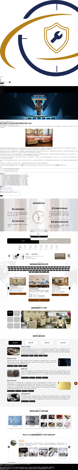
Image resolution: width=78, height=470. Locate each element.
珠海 (34, 270)
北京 (9, 266)
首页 (1, 86)
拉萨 (48, 270)
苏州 (52, 266)
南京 (29, 266)
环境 (39, 118)
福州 (49, 266)
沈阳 (53, 268)
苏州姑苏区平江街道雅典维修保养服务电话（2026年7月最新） (15, 179)
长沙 (40, 266)
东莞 (43, 266)
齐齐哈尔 (24, 270)
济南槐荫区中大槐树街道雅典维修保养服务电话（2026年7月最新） (16, 176)
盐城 (68, 270)
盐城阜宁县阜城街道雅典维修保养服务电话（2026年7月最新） (15, 182)
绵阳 (21, 270)
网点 (34, 118)
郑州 (37, 266)
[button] (8, 288)
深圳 (17, 266)
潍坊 (38, 268)
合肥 (12, 268)
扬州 (57, 270)
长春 (60, 268)
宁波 (32, 266)
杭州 (26, 266)
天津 (34, 266)
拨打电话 (2, 83)
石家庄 (56, 268)
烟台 (21, 268)
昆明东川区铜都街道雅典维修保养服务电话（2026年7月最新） (15, 180)
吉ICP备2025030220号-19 (9, 465)
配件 (48, 118)
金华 (60, 270)
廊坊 (9, 270)
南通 (9, 268)
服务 (25, 118)
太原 (62, 268)
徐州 (26, 268)
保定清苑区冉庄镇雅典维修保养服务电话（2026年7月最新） (15, 178)
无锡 (60, 266)
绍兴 (62, 270)
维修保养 (2, 91)
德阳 (18, 270)
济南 (66, 266)
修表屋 (28, 464)
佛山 (69, 266)
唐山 (24, 268)
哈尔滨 (44, 268)
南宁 (50, 268)
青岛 (57, 266)
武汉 (54, 266)
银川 (54, 270)
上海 (11, 266)
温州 (32, 268)
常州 (18, 268)
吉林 (28, 270)
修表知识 (2, 87)
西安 (63, 266)
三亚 (40, 270)
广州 (14, 266)
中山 (15, 270)
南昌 (47, 268)
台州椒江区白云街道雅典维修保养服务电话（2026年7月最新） (15, 177)
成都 (23, 266)
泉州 (15, 268)
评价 (53, 118)
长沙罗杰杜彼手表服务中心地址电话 (11, 170)
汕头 (37, 270)
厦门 (46, 266)
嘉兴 (65, 270)
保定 (65, 268)
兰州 (51, 270)
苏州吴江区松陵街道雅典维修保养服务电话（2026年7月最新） (15, 181)
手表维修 (2, 121)
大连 (29, 268)
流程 (30, 118)
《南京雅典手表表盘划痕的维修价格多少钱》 (9, 165)
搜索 (9, 82)
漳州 (45, 270)
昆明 (35, 268)
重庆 (20, 266)
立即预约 (39, 236)
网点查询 (2, 88)
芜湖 (31, 270)
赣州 (42, 270)
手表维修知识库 (8, 121)
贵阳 (41, 268)
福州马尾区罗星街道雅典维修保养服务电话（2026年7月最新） (15, 183)
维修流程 (2, 92)
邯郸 (68, 268)
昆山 (12, 270)
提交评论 (1, 195)
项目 (44, 118)
